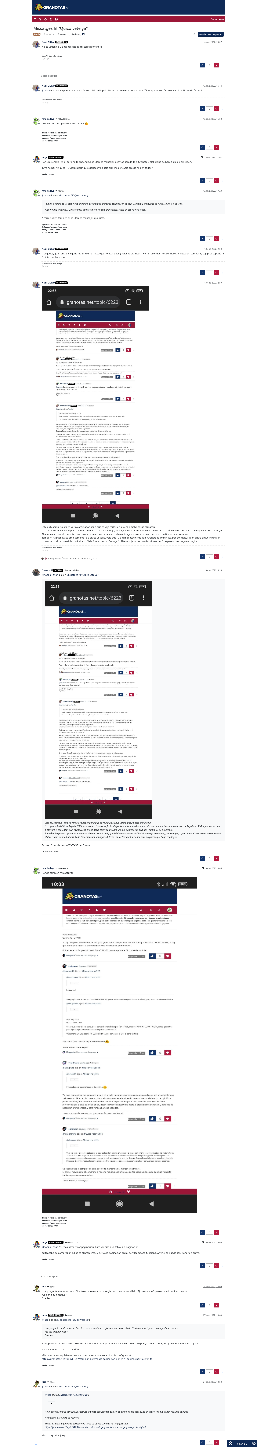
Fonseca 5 (47, 570)
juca (44, 1286)
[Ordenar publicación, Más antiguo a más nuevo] (194, 34)
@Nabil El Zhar (63, 119)
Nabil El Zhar (48, 42)
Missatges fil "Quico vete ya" (75, 195)
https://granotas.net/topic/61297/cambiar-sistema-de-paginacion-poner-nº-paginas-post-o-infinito (97, 1359)
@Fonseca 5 (62, 868)
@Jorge (60, 191)
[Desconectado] (37, 44)
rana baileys (48, 118)
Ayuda (37, 34)
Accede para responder (210, 34)
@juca (69, 1315)
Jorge (44, 157)
